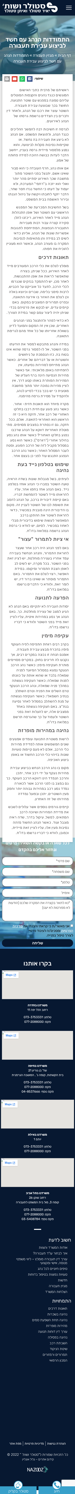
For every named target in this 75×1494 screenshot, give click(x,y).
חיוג (57, 1491)
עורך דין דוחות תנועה (52, 1331)
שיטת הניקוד (58, 1349)
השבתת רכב (58, 1343)
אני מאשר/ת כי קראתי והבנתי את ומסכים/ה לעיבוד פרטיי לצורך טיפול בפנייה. (42, 930)
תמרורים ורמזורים (55, 1355)
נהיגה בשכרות (57, 1314)
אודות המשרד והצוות (53, 1247)
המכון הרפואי (58, 1360)
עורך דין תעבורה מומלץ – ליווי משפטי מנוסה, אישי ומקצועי (41, 1261)
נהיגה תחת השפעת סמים (49, 1320)
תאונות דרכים (57, 1308)
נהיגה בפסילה (57, 1337)
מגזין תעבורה (43, 55)
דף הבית (64, 55)
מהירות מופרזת (56, 1326)
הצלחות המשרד (56, 1292)
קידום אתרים (46, 1459)
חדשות (62, 1280)
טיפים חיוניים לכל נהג (52, 1269)
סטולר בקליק (18, 1491)
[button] (69, 8)
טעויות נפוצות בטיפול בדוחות (47, 1274)
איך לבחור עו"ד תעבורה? (50, 1253)
